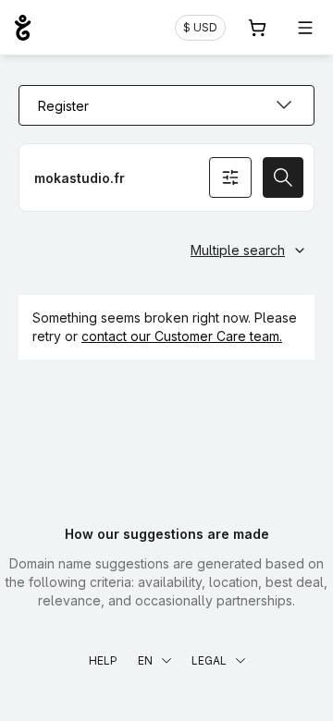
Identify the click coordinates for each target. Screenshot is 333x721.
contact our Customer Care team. (181, 336)
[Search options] (230, 177)
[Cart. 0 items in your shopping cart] (257, 27)
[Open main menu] (305, 27)
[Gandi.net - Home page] (22, 27)
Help (103, 660)
